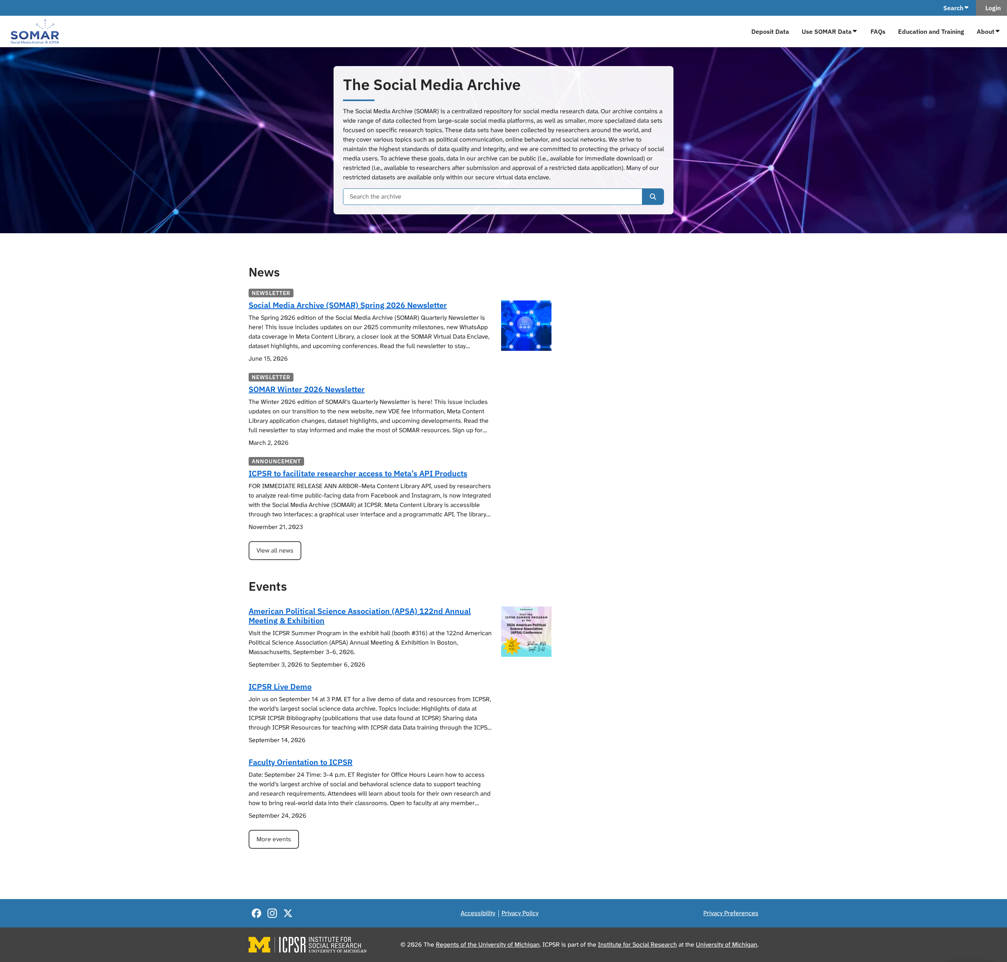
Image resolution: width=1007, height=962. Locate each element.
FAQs (878, 31)
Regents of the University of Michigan (488, 944)
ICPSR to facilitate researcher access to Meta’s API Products (358, 473)
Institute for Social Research (637, 944)
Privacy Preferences (730, 913)
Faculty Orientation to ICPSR (300, 762)
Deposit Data (770, 31)
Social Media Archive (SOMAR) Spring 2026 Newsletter (348, 305)
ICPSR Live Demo (280, 686)
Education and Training (931, 31)
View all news (274, 550)
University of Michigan (726, 944)
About (985, 31)
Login (991, 8)
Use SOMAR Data (827, 31)
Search (953, 8)
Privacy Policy (520, 913)
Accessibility (478, 913)
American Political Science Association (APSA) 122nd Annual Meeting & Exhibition (360, 616)
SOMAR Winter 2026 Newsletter (307, 389)
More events (273, 839)
